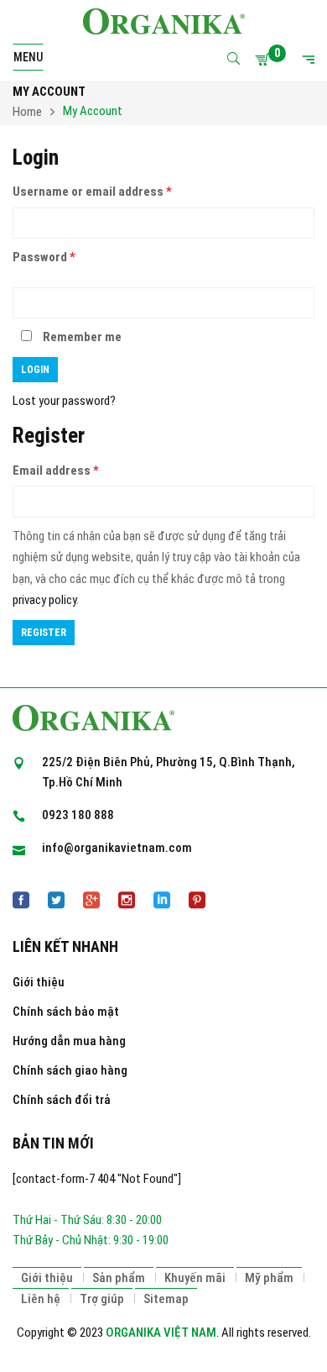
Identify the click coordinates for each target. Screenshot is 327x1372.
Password (44, 257)
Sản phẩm (118, 1277)
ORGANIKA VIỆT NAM (161, 1332)
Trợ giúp (102, 1298)
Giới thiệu (39, 982)
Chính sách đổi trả (62, 1099)
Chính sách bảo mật (66, 1011)
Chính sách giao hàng (70, 1070)
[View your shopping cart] (265, 60)
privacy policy (44, 599)
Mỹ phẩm (269, 1277)
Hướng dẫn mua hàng (69, 1041)
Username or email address (92, 191)
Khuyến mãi (195, 1277)
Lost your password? (64, 400)
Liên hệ (40, 1298)
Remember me (81, 336)
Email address (56, 470)
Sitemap (166, 1298)
